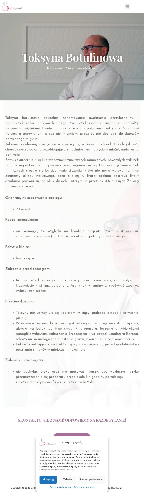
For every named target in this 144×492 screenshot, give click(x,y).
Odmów (67, 479)
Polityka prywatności (84, 487)
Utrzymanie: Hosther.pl (110, 488)
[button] (127, 6)
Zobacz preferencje (91, 479)
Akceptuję (48, 479)
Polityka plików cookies (61, 487)
